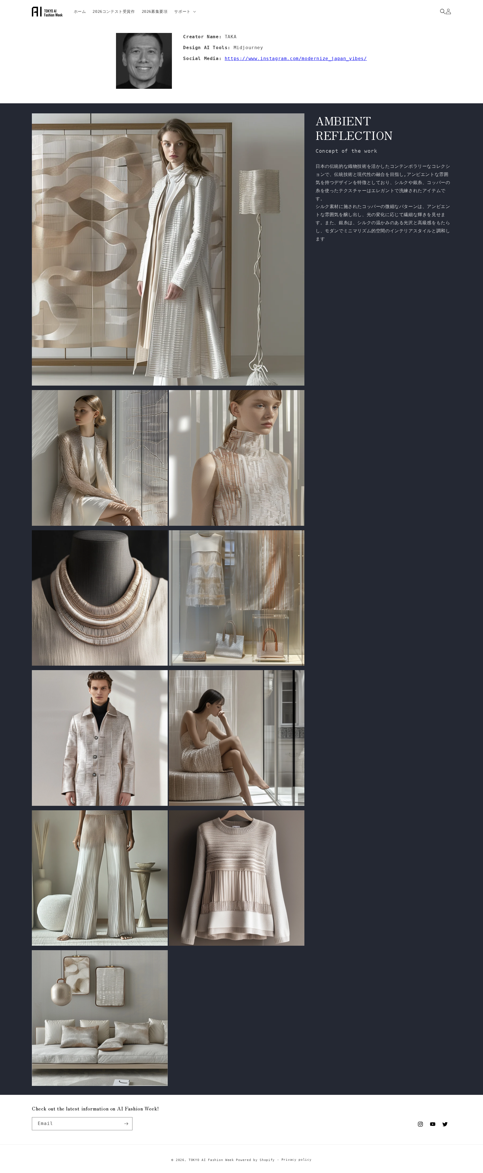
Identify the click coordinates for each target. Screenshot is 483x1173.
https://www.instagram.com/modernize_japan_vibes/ (296, 58)
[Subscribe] (126, 1123)
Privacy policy (296, 1160)
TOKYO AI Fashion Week (211, 1160)
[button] (184, 11)
